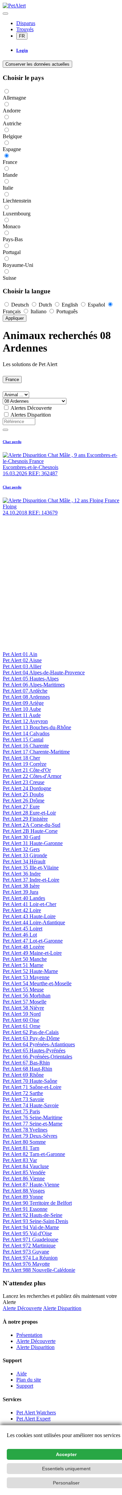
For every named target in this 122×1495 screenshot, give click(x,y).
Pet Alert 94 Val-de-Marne (31, 1227)
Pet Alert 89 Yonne (23, 1197)
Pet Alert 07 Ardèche (25, 691)
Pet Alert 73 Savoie (23, 1099)
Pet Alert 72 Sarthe (23, 1093)
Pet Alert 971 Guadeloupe (30, 1239)
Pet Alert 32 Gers (21, 849)
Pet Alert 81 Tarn (21, 1148)
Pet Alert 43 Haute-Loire (29, 916)
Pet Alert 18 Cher (21, 758)
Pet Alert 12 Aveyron (25, 721)
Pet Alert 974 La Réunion (30, 1258)
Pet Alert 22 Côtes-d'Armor (32, 776)
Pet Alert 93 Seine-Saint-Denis (35, 1221)
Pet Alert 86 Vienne (24, 1178)
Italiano (38, 311)
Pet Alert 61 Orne (21, 1026)
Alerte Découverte (22, 1308)
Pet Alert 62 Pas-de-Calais (31, 1032)
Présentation (29, 1335)
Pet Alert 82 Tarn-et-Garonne (34, 1154)
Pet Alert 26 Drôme (23, 800)
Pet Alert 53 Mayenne (26, 977)
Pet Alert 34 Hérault (24, 861)
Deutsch (20, 305)
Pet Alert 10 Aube (22, 709)
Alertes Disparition (31, 415)
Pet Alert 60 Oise (21, 1020)
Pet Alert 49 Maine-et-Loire (32, 953)
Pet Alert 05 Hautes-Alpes (31, 678)
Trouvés (25, 29)
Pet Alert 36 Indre (22, 874)
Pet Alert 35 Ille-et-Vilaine (31, 867)
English (69, 305)
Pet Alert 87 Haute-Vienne (31, 1184)
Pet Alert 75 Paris (21, 1111)
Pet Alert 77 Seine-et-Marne (32, 1123)
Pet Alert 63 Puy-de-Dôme (31, 1038)
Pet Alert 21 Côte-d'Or (27, 770)
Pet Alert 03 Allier (22, 666)
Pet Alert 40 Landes (24, 898)
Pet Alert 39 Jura (20, 892)
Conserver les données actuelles (37, 64)
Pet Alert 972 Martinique (29, 1245)
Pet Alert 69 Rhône (23, 1075)
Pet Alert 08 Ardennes (26, 697)
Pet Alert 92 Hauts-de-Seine (32, 1215)
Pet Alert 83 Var (20, 1160)
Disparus (25, 23)
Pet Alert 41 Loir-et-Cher (29, 904)
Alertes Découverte (31, 408)
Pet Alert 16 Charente (26, 746)
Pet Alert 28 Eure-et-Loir (29, 813)
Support (24, 1386)
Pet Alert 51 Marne (23, 965)
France (12, 379)
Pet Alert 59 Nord (22, 1014)
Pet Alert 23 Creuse (23, 782)
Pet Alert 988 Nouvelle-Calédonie (39, 1270)
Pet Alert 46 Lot (20, 935)
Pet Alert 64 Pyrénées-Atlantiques (39, 1044)
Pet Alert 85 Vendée (24, 1172)
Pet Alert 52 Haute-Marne (30, 971)
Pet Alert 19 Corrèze (24, 764)
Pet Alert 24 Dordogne (27, 788)
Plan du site (28, 1380)
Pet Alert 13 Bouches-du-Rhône (37, 727)
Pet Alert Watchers (36, 1412)
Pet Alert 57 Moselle (24, 1002)
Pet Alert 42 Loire (22, 910)
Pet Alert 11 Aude (22, 715)
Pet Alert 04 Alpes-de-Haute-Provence (44, 672)
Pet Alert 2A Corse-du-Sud (31, 825)
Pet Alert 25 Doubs (23, 794)
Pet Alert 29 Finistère (25, 819)
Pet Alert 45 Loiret (22, 928)
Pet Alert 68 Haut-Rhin (27, 1069)
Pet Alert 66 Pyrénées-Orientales (37, 1056)
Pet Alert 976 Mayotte (26, 1264)
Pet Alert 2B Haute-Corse (30, 831)
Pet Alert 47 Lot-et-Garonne (33, 941)
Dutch (45, 305)
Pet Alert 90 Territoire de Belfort (37, 1203)
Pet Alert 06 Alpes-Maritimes (34, 685)
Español (96, 305)
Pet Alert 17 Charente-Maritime (36, 752)
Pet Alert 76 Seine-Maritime (32, 1117)
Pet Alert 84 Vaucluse (26, 1166)
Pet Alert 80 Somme (24, 1142)
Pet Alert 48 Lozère (23, 947)
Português (66, 311)
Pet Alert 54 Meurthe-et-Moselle (37, 983)
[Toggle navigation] (5, 14)
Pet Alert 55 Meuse (23, 989)
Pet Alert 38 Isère (21, 886)
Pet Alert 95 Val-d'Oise (27, 1233)
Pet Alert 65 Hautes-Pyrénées (34, 1050)
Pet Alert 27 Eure (21, 806)
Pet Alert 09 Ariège (23, 703)
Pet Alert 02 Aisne (22, 660)
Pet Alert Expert (33, 1419)
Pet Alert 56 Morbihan (26, 995)
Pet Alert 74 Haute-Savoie (31, 1105)
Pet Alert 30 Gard (21, 837)
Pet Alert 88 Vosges (24, 1191)
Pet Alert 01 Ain (20, 654)
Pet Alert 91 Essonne (25, 1209)
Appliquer (14, 318)
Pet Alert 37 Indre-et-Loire (31, 880)
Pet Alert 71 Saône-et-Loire (32, 1087)
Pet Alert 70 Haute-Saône (30, 1081)
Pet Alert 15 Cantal (23, 739)
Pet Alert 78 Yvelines (25, 1130)
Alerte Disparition (62, 1308)
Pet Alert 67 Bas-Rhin (26, 1063)
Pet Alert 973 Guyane (26, 1252)
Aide (21, 1373)
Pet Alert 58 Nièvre (23, 1008)
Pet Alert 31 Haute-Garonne (33, 843)
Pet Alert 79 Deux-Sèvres (30, 1136)
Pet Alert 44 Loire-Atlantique (34, 922)
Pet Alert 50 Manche (25, 959)
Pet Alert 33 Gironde (25, 855)
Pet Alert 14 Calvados (26, 733)
